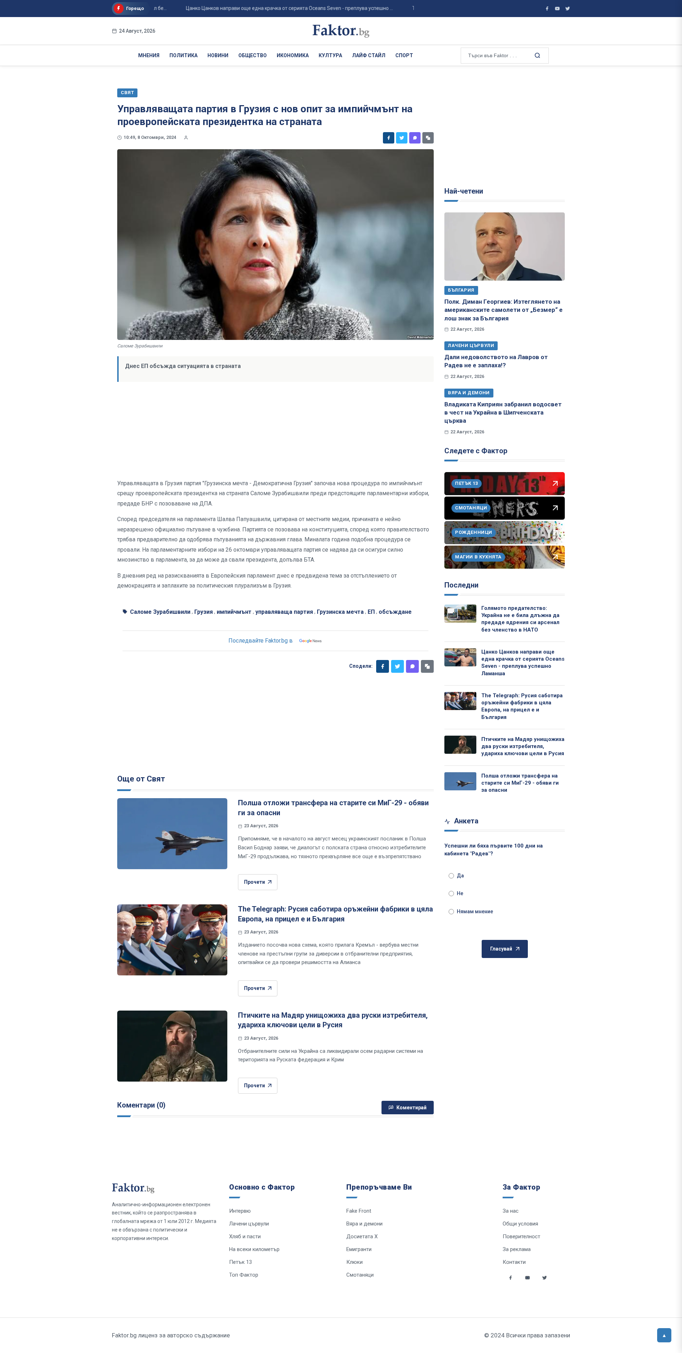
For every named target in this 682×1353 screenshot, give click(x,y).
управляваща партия (284, 611)
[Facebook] (388, 138)
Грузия (203, 611)
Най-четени (463, 191)
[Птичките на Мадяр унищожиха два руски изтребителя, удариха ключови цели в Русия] (172, 1046)
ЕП (371, 611)
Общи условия (520, 1224)
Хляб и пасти (245, 1236)
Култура (330, 55)
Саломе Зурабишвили (160, 611)
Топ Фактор (243, 1275)
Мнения (148, 55)
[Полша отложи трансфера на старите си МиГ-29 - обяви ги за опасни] (172, 833)
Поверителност (521, 1236)
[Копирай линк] (428, 138)
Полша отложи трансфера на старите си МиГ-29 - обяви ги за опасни (520, 783)
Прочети (254, 882)
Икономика (293, 55)
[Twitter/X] (567, 8)
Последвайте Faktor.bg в (260, 640)
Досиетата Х (362, 1236)
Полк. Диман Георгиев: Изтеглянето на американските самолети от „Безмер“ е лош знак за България (503, 310)
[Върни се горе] (664, 1335)
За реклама (517, 1249)
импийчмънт (234, 611)
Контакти (514, 1262)
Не (460, 893)
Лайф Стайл (368, 55)
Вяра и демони (469, 392)
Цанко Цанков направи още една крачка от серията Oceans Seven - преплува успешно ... (266, 8)
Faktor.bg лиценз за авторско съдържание (171, 1335)
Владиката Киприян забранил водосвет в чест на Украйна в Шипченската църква (503, 412)
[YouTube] (557, 8)
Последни (461, 585)
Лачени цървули (471, 345)
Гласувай (501, 949)
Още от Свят (141, 778)
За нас (511, 1211)
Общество (252, 55)
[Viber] (415, 138)
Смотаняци (360, 1275)
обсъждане (395, 611)
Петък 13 (240, 1262)
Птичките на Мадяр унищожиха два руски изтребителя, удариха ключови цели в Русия (522, 746)
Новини (217, 55)
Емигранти (359, 1249)
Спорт (404, 55)
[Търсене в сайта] (537, 55)
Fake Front (358, 1211)
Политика (183, 55)
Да (460, 875)
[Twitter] (401, 138)
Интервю (240, 1211)
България (461, 290)
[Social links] (510, 1278)
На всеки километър (254, 1249)
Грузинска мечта (340, 611)
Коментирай (411, 1107)
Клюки (354, 1262)
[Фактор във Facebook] (547, 8)
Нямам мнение (475, 911)
